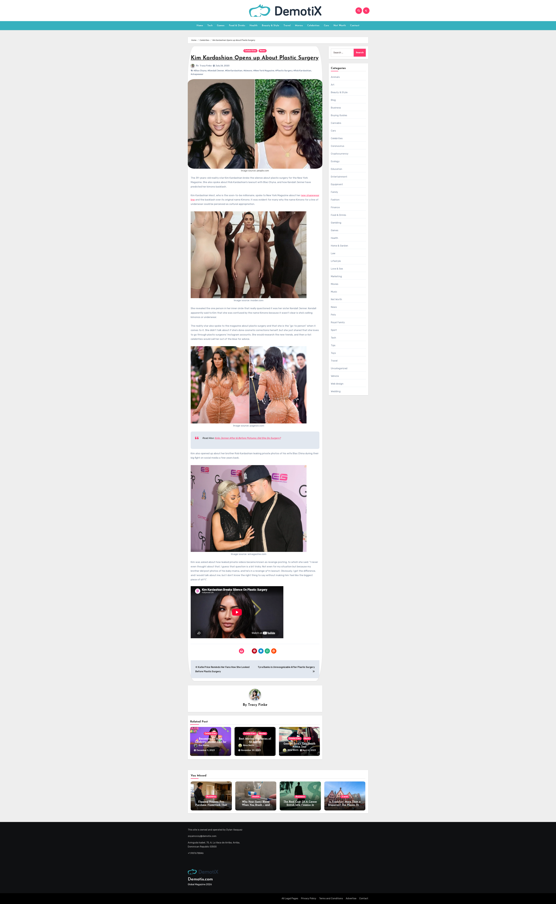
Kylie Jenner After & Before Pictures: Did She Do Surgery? (248, 438)
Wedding (336, 391)
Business (336, 107)
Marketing (336, 276)
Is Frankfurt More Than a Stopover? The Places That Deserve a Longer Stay (345, 805)
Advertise (351, 898)
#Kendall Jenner (215, 70)
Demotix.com (200, 879)
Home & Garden (339, 245)
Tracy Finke (206, 66)
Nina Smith (248, 745)
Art (332, 84)
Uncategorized (339, 368)
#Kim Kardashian (233, 70)
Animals (335, 77)
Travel (287, 25)
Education (336, 169)
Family (334, 192)
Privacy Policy (308, 898)
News (262, 50)
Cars (326, 25)
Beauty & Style (270, 25)
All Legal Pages (290, 898)
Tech (210, 25)
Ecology (335, 161)
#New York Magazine (263, 70)
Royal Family (338, 322)
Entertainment (339, 176)
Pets (333, 314)
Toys (333, 353)
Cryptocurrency (340, 153)
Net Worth (339, 25)
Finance (335, 207)
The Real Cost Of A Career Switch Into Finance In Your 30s (300, 805)
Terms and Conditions (331, 898)
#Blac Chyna (200, 70)
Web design (337, 383)
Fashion (335, 199)
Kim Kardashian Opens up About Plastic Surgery (255, 58)
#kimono (247, 70)
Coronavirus (337, 146)
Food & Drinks (237, 25)
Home (199, 25)
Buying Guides (339, 115)
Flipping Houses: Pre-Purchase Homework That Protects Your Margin (211, 805)
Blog (333, 100)
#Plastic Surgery (283, 70)
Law (333, 253)
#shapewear (197, 74)
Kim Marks (204, 745)
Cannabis (336, 123)
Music (307, 738)
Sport (334, 330)
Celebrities (313, 25)
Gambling (336, 222)
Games (221, 25)
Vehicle (335, 376)
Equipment (337, 184)
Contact (355, 25)
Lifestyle (336, 261)
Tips (333, 345)
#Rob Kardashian (302, 70)
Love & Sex (337, 268)
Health (253, 25)
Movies (299, 25)
